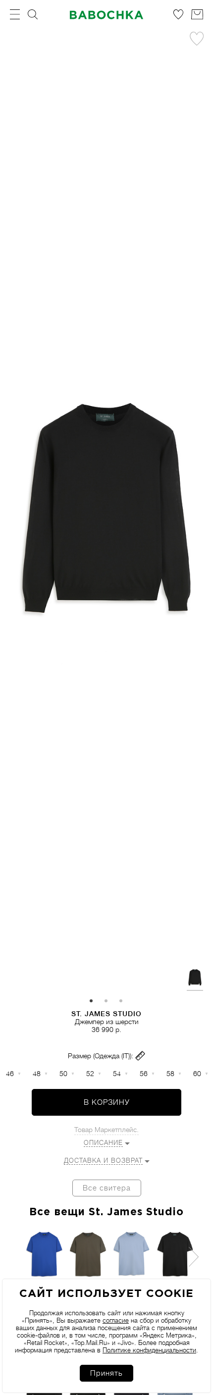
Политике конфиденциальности (149, 1350)
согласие (116, 1320)
